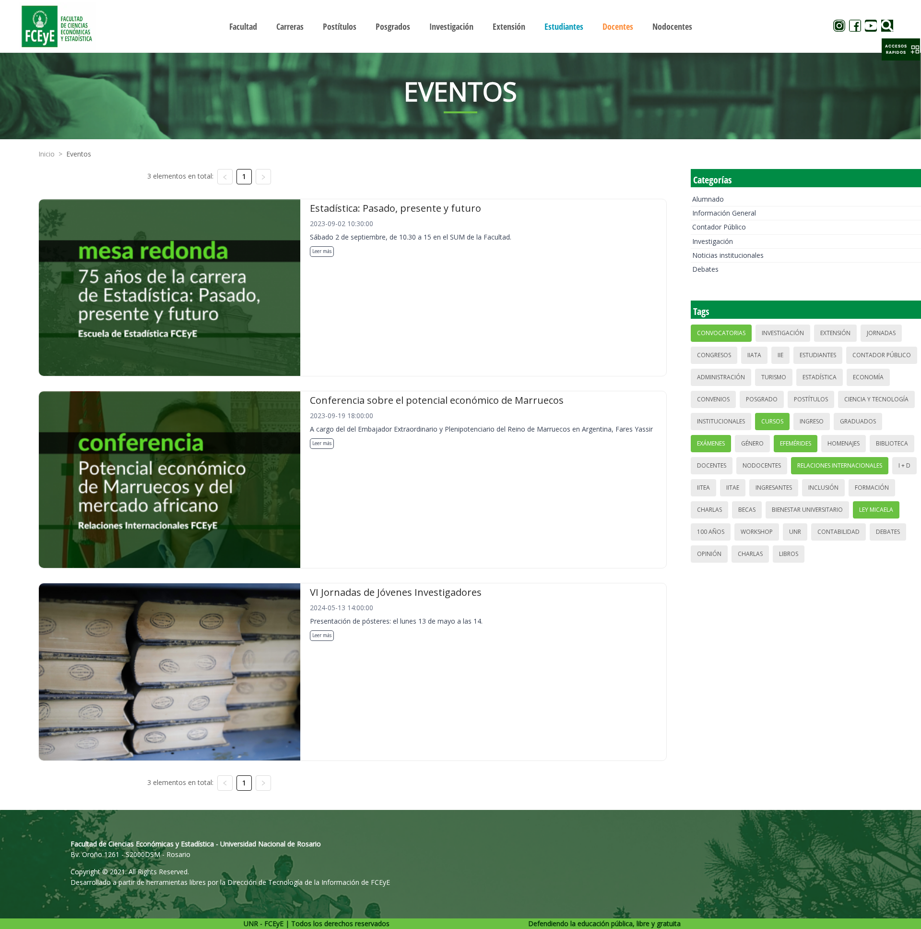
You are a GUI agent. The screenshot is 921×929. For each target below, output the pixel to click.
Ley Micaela (876, 510)
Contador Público (719, 226)
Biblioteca (892, 443)
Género (752, 443)
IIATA (754, 355)
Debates (705, 269)
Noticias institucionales (728, 255)
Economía (868, 377)
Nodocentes (762, 465)
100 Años (710, 532)
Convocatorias (721, 333)
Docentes (711, 465)
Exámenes (711, 443)
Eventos (78, 153)
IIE (780, 355)
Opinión (709, 554)
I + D (904, 465)
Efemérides (795, 443)
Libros (788, 554)
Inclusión (823, 487)
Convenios (713, 399)
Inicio (46, 153)
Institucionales (721, 421)
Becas (747, 510)
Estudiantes (818, 355)
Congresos (714, 355)
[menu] (460, 26)
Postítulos (811, 399)
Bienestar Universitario (807, 510)
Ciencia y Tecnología (876, 399)
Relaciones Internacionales (839, 465)
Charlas (709, 510)
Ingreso (812, 421)
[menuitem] (243, 26)
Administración (721, 377)
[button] (901, 49)
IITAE (732, 487)
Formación (872, 487)
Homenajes (843, 443)
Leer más (321, 251)
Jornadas (881, 333)
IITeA (703, 487)
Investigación (712, 241)
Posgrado (762, 399)
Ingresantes (774, 487)
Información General (724, 212)
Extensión (835, 333)
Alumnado (708, 199)
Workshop (757, 532)
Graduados (858, 421)
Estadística (820, 377)
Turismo (773, 377)
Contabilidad (838, 532)
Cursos (772, 421)
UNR (795, 532)
